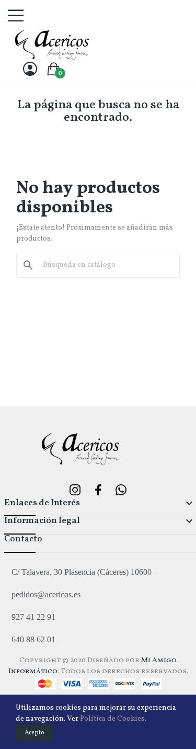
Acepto (34, 733)
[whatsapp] (121, 491)
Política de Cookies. (113, 719)
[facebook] (98, 491)
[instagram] (75, 491)
